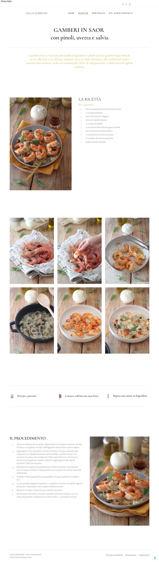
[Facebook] (122, 4)
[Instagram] (126, 4)
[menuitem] (72, 13)
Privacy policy (130, 555)
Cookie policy (144, 555)
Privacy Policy (6, 1)
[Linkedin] (129, 4)
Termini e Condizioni (114, 555)
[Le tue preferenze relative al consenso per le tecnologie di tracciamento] (155, 558)
